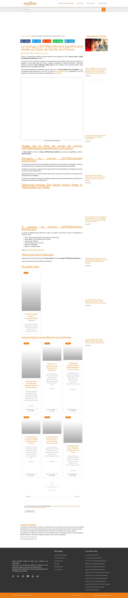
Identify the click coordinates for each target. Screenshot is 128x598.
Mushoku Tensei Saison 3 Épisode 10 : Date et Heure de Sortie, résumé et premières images (95, 178)
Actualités (79, 3)
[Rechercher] (103, 9)
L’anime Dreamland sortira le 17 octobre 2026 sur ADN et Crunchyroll (95, 137)
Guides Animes (102, 3)
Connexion (77, 496)
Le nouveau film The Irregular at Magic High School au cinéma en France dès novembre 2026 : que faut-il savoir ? (96, 219)
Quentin (102, 595)
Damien (106, 595)
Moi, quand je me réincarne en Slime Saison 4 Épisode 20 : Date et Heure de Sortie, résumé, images (96, 261)
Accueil (22, 36)
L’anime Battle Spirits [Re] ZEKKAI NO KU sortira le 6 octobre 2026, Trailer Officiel (94, 341)
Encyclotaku (91, 3)
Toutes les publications (28, 538)
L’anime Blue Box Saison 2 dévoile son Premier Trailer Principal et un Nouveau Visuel (95, 301)
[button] (25, 41)
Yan (110, 595)
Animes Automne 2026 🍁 (65, 3)
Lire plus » (31, 405)
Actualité (27, 36)
